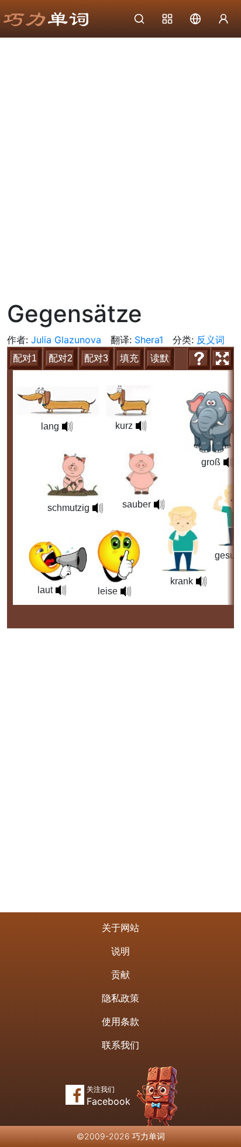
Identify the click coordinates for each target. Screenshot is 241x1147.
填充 (129, 358)
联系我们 (120, 1045)
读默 (159, 358)
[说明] (199, 358)
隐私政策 (120, 998)
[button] (141, 426)
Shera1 (149, 340)
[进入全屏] (222, 358)
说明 (120, 951)
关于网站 (120, 927)
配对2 (61, 358)
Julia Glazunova (66, 340)
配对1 (25, 358)
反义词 (211, 340)
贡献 (120, 974)
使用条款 (120, 1021)
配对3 (96, 358)
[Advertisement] (120, 165)
